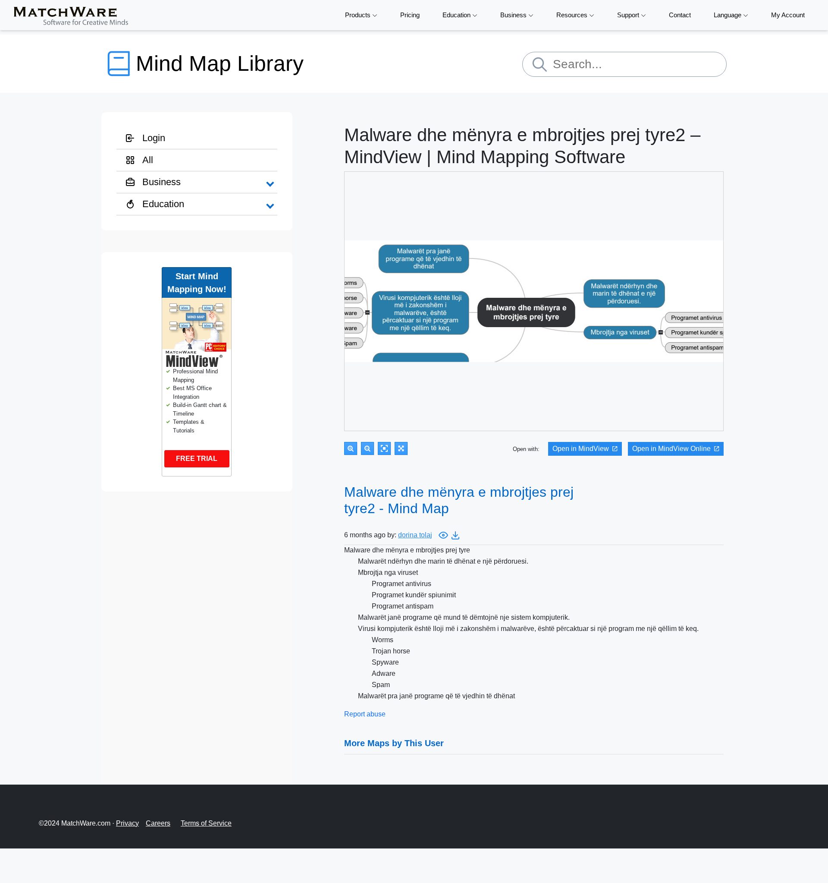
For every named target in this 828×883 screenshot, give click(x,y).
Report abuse (365, 714)
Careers (158, 823)
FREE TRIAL (196, 458)
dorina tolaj (415, 535)
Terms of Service (206, 823)
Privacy (127, 823)
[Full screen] (401, 448)
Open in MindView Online (671, 448)
